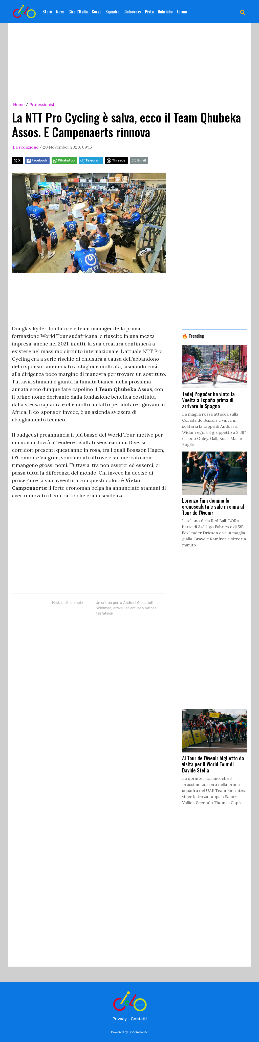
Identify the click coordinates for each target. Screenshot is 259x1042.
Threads (118, 160)
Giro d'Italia (78, 12)
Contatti (139, 1018)
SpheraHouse (138, 1032)
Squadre (112, 12)
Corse (96, 12)
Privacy (120, 1018)
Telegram (92, 160)
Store (47, 12)
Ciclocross (132, 12)
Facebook (39, 160)
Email (141, 160)
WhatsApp (66, 160)
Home (19, 104)
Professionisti (42, 104)
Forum (182, 12)
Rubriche (165, 12)
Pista (149, 12)
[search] (242, 11)
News (60, 12)
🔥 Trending (193, 335)
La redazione (25, 147)
